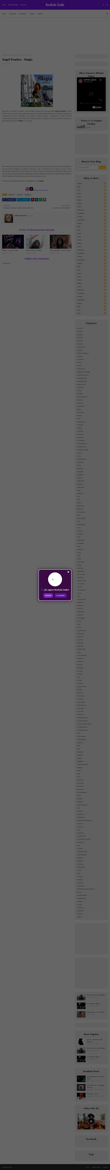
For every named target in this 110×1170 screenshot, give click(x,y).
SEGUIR (48, 595)
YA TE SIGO (61, 595)
